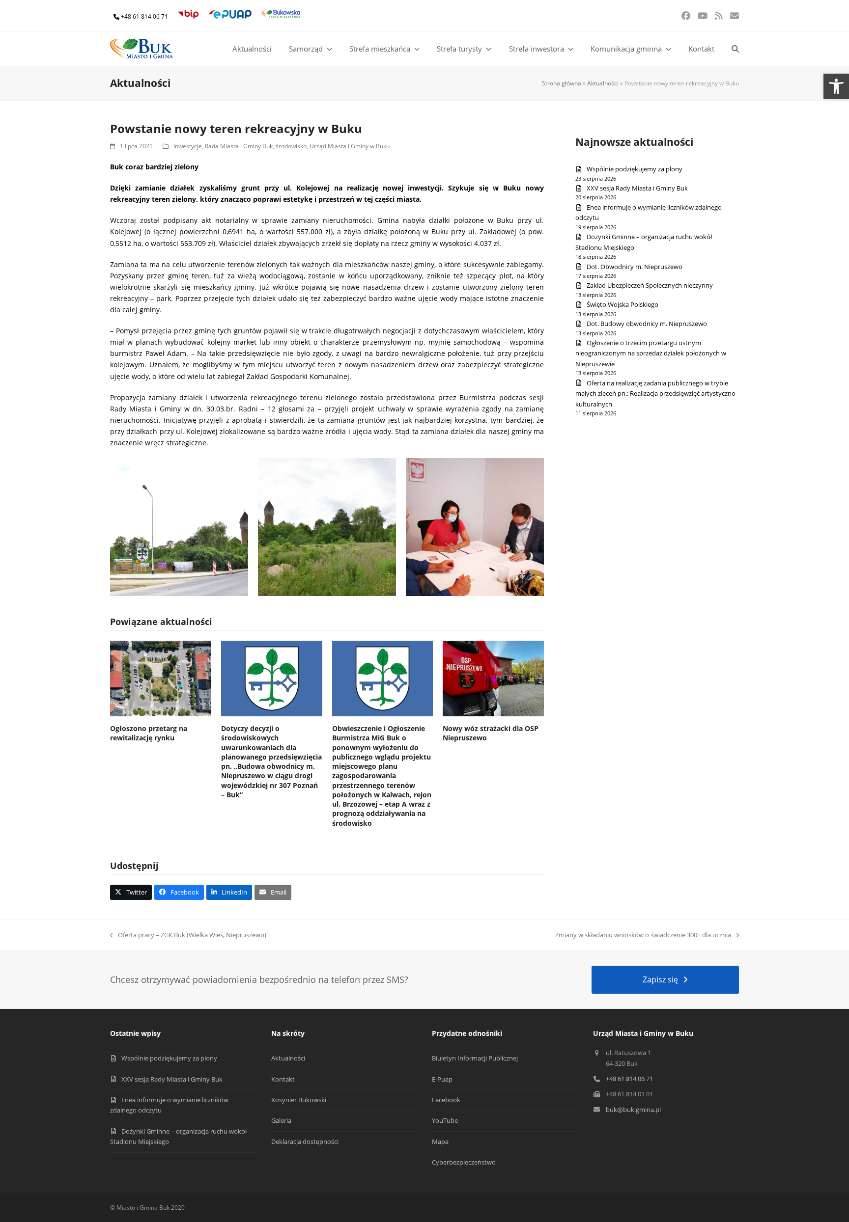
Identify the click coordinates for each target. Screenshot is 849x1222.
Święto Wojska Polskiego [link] (622, 304)
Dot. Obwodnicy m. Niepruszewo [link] (634, 266)
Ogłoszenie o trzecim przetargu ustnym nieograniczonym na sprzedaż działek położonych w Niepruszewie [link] (650, 353)
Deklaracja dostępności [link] (305, 1141)
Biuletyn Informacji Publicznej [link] (475, 1058)
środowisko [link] (291, 146)
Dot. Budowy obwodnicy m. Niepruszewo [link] (647, 323)
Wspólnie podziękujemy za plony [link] (634, 168)
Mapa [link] (440, 1141)
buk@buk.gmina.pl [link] (633, 1109)
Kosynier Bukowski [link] (298, 1099)
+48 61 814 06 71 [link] (144, 16)
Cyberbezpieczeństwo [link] (464, 1162)
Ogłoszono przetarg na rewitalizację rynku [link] (148, 733)
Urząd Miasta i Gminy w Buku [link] (350, 146)
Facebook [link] (446, 1099)
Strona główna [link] (561, 83)
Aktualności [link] (603, 83)
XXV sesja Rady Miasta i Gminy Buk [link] (637, 188)
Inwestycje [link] (187, 146)
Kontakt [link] (283, 1079)
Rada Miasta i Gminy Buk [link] (239, 146)
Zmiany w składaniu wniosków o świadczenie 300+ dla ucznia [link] (643, 935)
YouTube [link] (445, 1120)
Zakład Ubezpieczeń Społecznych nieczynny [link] (650, 285)
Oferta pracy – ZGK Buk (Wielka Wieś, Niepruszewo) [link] (188, 935)
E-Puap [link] (442, 1079)
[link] (836, 86)
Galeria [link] (281, 1120)
